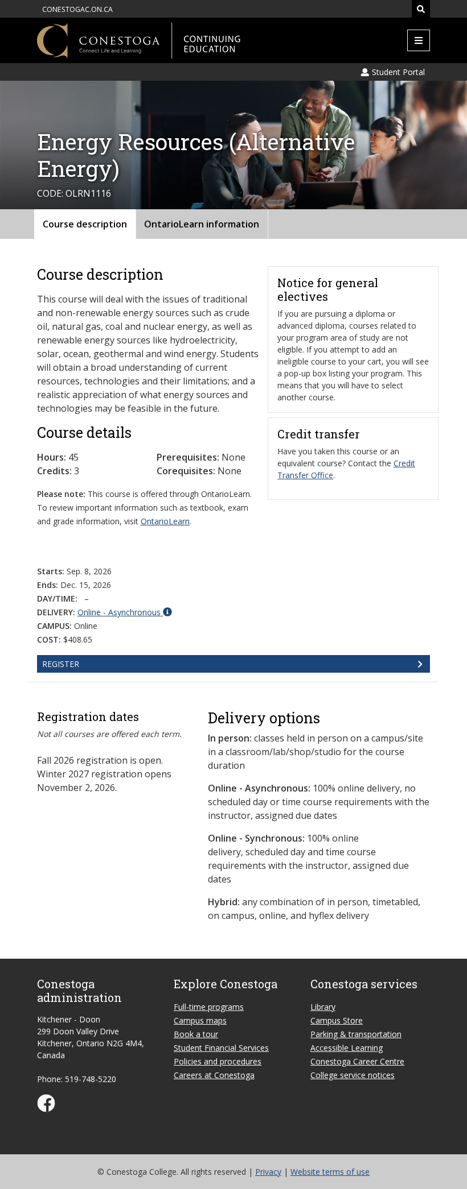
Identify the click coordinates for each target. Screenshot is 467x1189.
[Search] (421, 9)
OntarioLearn (165, 521)
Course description (85, 224)
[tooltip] (124, 612)
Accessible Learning (346, 1047)
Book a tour (196, 1034)
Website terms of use (330, 1171)
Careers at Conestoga (214, 1075)
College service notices (352, 1075)
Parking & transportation (356, 1034)
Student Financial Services (221, 1047)
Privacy (268, 1171)
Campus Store (336, 1020)
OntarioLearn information (201, 224)
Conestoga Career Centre (357, 1061)
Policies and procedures (217, 1061)
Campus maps (200, 1020)
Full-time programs (209, 1006)
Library (322, 1006)
